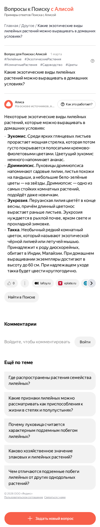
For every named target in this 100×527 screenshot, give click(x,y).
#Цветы (71, 65)
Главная (11, 25)
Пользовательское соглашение (23, 497)
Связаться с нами (55, 497)
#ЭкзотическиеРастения (43, 59)
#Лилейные (12, 59)
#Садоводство (51, 65)
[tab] (11, 283)
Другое (27, 25)
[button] (92, 61)
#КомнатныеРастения (20, 65)
